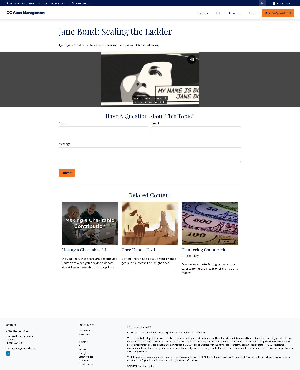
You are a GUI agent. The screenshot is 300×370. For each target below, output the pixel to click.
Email (155, 123)
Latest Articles (86, 356)
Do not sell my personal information (179, 360)
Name (63, 123)
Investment (84, 334)
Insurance (84, 341)
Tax (80, 345)
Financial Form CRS (141, 326)
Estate (82, 338)
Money (82, 349)
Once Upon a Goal (138, 249)
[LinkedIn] (262, 3)
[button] (202, 13)
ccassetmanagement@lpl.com (21, 348)
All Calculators (86, 364)
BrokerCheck (198, 332)
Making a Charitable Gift (85, 249)
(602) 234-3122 (83, 3)
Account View (283, 3)
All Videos (83, 360)
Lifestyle (83, 353)
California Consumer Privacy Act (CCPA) (230, 356)
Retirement (84, 330)
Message (64, 144)
